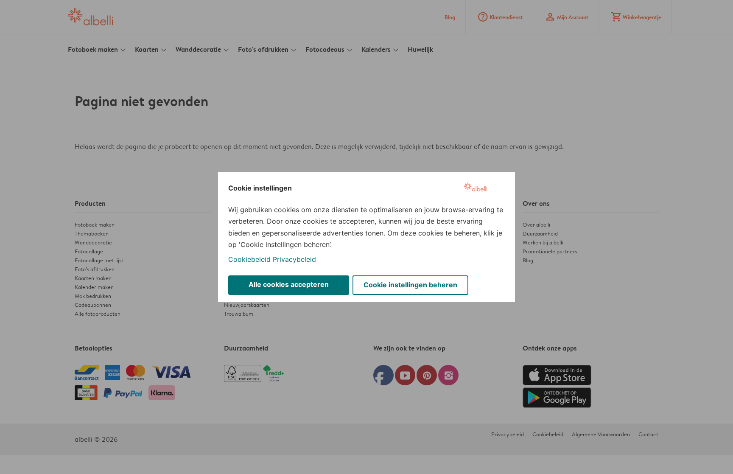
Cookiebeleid (249, 259)
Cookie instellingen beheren (410, 284)
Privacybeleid (294, 259)
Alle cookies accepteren (289, 284)
